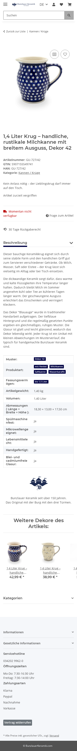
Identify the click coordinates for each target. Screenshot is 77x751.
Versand (54, 735)
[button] (53, 4)
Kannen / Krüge (29, 173)
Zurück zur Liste (15, 31)
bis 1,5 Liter (41, 381)
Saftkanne (40, 371)
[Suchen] (69, 15)
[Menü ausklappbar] (5, 2)
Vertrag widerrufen (17, 722)
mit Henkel (41, 366)
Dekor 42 (40, 358)
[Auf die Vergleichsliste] (54, 54)
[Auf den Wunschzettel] (65, 54)
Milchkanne (57, 366)
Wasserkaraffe (57, 371)
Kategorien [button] (12, 598)
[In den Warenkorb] (6, 44)
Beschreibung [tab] (15, 243)
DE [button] (42, 4)
